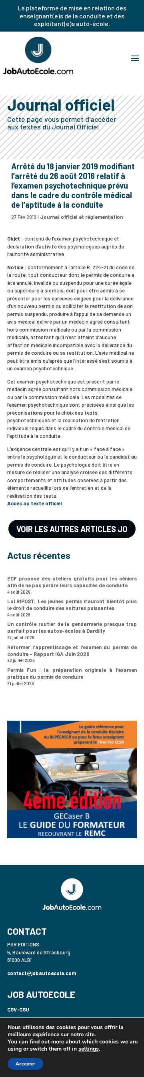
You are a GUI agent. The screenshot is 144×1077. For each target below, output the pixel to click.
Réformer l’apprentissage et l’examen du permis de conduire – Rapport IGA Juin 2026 (72, 650)
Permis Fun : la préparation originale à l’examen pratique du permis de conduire (72, 673)
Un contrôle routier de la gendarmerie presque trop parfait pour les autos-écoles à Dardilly (72, 627)
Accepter (25, 1064)
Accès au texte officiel (34, 503)
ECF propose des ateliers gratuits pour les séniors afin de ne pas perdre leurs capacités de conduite (72, 581)
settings (88, 1049)
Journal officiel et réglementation (81, 217)
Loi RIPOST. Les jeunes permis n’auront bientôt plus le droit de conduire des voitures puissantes (72, 604)
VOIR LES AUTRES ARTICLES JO (72, 529)
